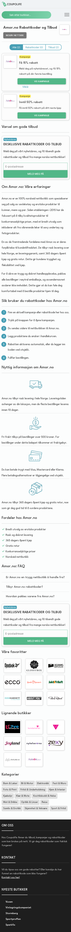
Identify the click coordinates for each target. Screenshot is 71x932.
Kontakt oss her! (11, 877)
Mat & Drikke (10, 802)
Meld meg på (35, 173)
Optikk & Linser (29, 802)
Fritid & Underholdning (32, 790)
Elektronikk (43, 783)
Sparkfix (10, 925)
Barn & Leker (10, 783)
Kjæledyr (7, 796)
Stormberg (11, 913)
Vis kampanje (41, 81)
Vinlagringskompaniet (18, 907)
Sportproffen (13, 919)
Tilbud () (53, 47)
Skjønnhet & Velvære (36, 808)
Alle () (16, 47)
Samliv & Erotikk (12, 808)
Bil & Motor (27, 783)
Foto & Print (10, 790)
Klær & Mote (22, 796)
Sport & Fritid (58, 808)
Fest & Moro (59, 783)
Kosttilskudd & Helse (44, 796)
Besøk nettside (15, 35)
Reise (44, 802)
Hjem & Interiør (57, 790)
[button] (66, 15)
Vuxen (9, 902)
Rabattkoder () (34, 47)
